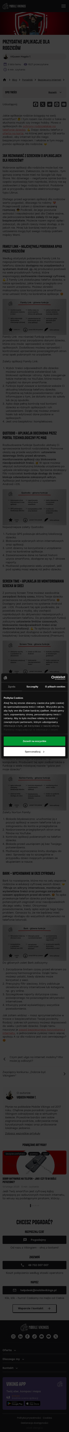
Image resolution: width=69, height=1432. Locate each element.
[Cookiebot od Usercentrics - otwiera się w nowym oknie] (51, 678)
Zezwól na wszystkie (34, 741)
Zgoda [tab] (11, 686)
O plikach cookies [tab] (55, 686)
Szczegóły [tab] (32, 686)
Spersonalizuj (32, 751)
